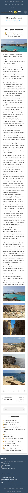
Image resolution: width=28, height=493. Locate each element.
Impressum (12, 491)
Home (7, 20)
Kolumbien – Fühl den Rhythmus (11, 445)
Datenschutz (18, 491)
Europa (15, 35)
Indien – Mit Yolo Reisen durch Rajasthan (13, 441)
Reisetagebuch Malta (8, 436)
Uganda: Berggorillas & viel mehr (11, 422)
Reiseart (11, 20)
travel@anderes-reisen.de (9, 468)
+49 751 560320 (6, 465)
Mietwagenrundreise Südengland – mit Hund (14, 426)
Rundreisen (10, 36)
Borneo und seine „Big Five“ (10, 424)
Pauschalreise (20, 35)
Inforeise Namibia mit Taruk (10, 420)
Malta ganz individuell (9, 434)
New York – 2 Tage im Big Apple (11, 427)
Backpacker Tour (17, 20)
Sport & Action (16, 36)
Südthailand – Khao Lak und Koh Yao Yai (13, 447)
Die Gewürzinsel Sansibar (9, 443)
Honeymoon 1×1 (7, 433)
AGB (8, 491)
